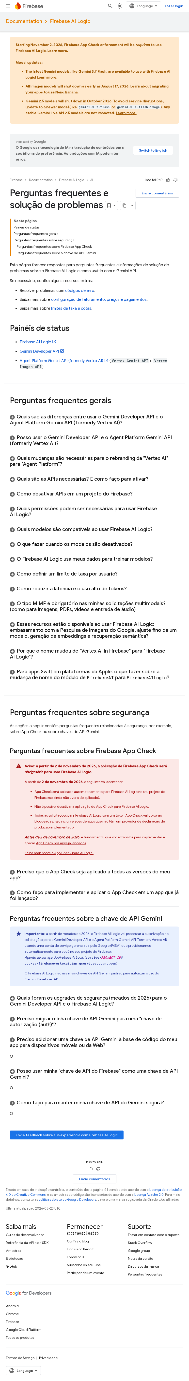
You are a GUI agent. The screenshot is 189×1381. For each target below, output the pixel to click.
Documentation (24, 21)
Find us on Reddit (80, 1249)
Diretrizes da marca (143, 1266)
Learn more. (57, 50)
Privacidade (48, 1358)
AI (91, 180)
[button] (94, 420)
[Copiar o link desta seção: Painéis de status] (74, 329)
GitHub (11, 1266)
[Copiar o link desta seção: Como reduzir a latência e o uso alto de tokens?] (132, 589)
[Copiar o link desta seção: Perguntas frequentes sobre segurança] (154, 713)
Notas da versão (140, 1258)
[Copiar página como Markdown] (124, 205)
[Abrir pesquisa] (110, 6)
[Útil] (168, 180)
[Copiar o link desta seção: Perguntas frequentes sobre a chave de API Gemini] (167, 919)
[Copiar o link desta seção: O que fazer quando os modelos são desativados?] (137, 544)
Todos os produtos (20, 1337)
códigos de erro (79, 290)
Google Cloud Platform (24, 1329)
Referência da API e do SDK (27, 1242)
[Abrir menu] (8, 6)
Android (12, 1306)
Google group (139, 1250)
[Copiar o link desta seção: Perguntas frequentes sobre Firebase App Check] (161, 751)
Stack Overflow (140, 1242)
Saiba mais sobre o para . (59, 853)
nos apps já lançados (61, 843)
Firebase (16, 180)
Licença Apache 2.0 (149, 1195)
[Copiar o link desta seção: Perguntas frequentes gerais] (116, 401)
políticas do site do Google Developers (67, 1199)
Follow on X (75, 1257)
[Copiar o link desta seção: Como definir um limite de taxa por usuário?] (122, 574)
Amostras (13, 1250)
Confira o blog (78, 1241)
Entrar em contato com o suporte (153, 1235)
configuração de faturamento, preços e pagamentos (99, 299)
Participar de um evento (85, 1273)
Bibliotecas (14, 1258)
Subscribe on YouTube (84, 1265)
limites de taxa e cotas (71, 308)
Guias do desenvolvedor (25, 1235)
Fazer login (174, 6)
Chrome (12, 1314)
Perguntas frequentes (145, 1274)
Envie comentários (157, 193)
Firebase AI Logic (70, 21)
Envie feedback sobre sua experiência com (67, 1135)
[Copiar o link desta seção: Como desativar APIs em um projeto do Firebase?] (137, 494)
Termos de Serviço (20, 1358)
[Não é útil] (175, 180)
